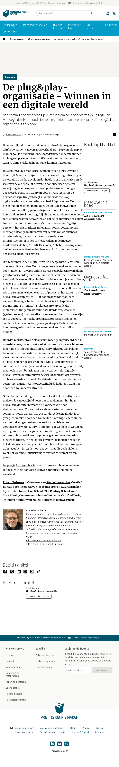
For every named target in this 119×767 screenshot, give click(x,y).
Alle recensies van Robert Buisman (44, 544)
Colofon (72, 728)
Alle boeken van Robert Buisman (43, 540)
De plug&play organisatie (19, 465)
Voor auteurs (13, 688)
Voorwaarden (13, 667)
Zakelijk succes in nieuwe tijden (53, 499)
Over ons (10, 655)
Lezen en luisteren (16, 682)
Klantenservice (15, 648)
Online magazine (17, 39)
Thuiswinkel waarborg (24, 728)
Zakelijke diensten (45, 655)
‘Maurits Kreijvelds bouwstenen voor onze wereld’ (96, 355)
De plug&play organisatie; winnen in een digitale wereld (42, 170)
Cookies (99, 728)
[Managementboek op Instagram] (66, 744)
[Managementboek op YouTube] (59, 744)
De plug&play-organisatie (99, 185)
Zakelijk (40, 648)
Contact (10, 661)
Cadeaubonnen (44, 667)
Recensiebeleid (14, 693)
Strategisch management (38, 39)
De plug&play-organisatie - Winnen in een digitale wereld (78, 39)
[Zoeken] (91, 13)
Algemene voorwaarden (51, 728)
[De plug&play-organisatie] (94, 163)
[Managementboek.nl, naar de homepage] (16, 16)
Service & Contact (80, 732)
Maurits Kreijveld (27, 175)
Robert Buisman (13, 134)
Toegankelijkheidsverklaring (53, 732)
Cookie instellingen (24, 732)
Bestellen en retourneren (12, 674)
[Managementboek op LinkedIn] (52, 744)
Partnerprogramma (16, 699)
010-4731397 (110, 25)
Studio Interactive (58, 482)
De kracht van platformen (94, 292)
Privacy (85, 728)
